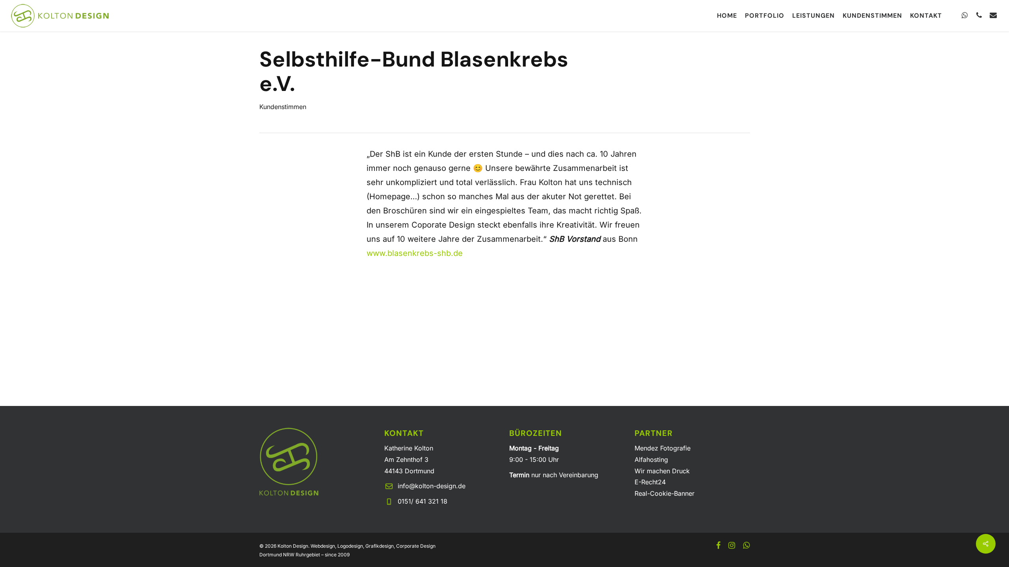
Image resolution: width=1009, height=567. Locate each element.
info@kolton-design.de (431, 486)
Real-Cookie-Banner (664, 493)
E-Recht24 (650, 482)
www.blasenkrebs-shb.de (415, 253)
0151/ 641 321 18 (422, 501)
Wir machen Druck (662, 471)
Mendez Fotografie (663, 448)
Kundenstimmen (282, 107)
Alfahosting (651, 459)
